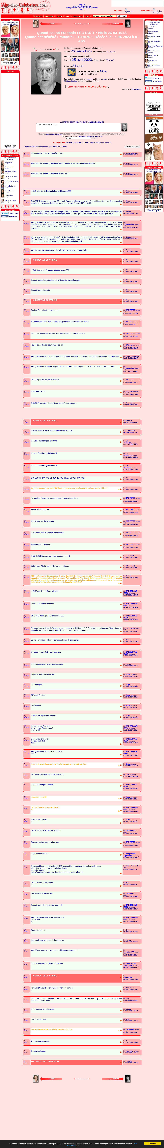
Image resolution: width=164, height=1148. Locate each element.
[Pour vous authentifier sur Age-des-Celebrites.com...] (129, 11)
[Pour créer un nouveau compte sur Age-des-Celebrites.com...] (157, 11)
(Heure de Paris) (10, 147)
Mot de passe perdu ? (129, 13)
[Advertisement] (137, 3)
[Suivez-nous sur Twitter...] (4, 213)
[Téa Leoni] (36, 28)
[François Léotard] (124, 132)
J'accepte (152, 1143)
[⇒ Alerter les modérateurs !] (121, 155)
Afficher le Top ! (10, 63)
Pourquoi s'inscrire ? (157, 13)
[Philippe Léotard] (128, 28)
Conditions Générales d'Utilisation (90, 136)
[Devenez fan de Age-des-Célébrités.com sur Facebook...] (4, 216)
